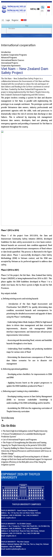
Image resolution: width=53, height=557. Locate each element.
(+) (42, 10)
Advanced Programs (9, 57)
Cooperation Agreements (11, 65)
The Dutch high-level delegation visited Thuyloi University (24, 431)
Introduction (6, 52)
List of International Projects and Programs (19, 439)
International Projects (9, 62)
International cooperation (18, 45)
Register (15, 20)
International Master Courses (12, 60)
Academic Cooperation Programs (14, 54)
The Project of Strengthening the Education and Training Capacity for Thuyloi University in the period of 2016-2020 (23, 443)
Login (8, 20)
